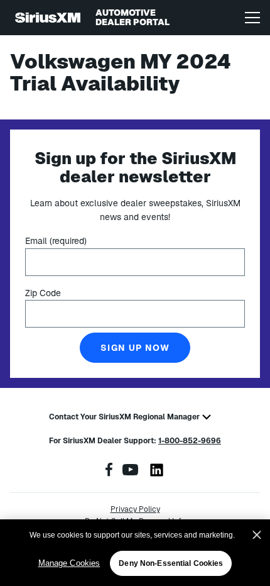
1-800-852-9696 (189, 441)
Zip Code (43, 293)
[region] (135, 552)
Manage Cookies (69, 563)
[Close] (256, 535)
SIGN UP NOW (135, 347)
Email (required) (56, 240)
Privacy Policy (135, 509)
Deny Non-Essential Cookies (171, 563)
